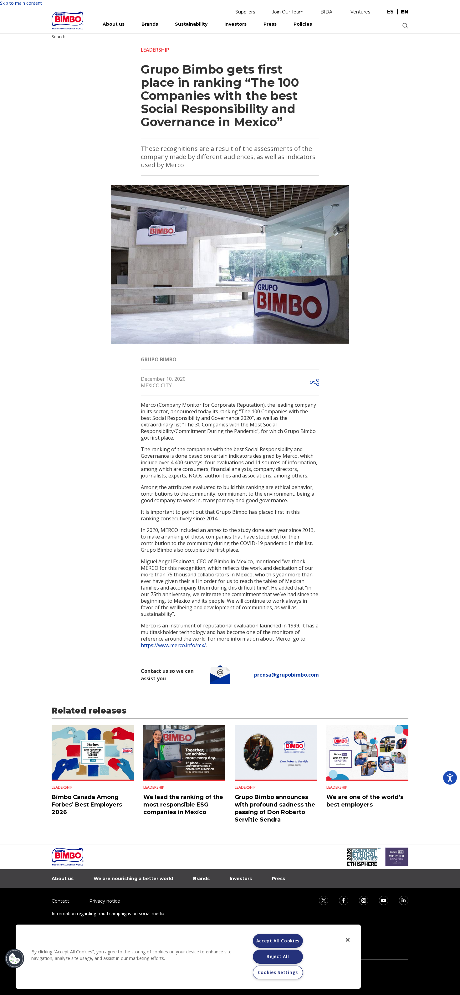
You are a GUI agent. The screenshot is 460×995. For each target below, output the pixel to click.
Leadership (155, 49)
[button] (15, 959)
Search (58, 36)
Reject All (278, 956)
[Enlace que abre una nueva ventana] (319, 900)
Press (270, 24)
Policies (303, 24)
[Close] (348, 940)
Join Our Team (288, 12)
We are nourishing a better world (133, 878)
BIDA (326, 12)
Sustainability (191, 24)
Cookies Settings (278, 972)
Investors (235, 24)
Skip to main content (21, 3)
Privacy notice (104, 901)
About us (114, 24)
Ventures (360, 12)
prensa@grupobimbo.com (286, 674)
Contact (60, 901)
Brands (149, 24)
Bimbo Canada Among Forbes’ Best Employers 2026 (87, 805)
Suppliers (245, 12)
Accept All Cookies (278, 941)
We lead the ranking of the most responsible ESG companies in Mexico (183, 805)
